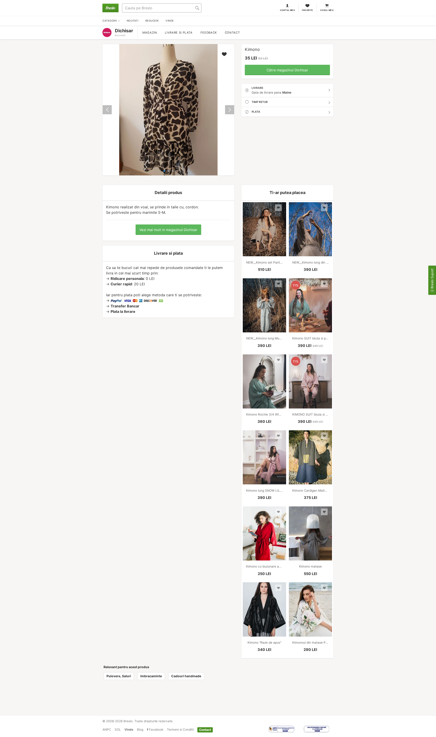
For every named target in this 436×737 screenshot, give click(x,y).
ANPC (106, 729)
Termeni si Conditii (180, 729)
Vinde (128, 729)
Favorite (307, 10)
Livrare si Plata (178, 32)
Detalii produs (168, 192)
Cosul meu (327, 10)
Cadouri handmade (186, 676)
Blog (140, 729)
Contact (232, 32)
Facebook (155, 729)
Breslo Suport (432, 279)
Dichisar (124, 30)
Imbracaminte (151, 676)
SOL (118, 729)
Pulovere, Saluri (119, 676)
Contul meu (287, 10)
